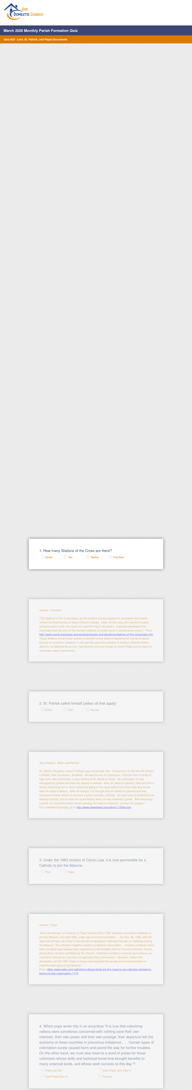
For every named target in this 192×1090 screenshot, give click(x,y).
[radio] (40, 556)
